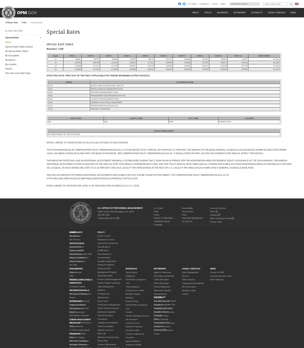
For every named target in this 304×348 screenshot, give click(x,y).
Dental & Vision (132, 301)
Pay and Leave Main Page (18, 73)
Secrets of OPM (217, 272)
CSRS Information (161, 280)
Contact (185, 294)
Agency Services (191, 269)
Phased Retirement (162, 287)
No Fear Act (187, 221)
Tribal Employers (133, 287)
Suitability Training (161, 312)
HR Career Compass (78, 341)
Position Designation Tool (164, 304)
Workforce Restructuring (108, 337)
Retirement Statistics (162, 290)
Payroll (8, 69)
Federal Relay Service (107, 218)
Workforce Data (188, 290)
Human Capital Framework (108, 283)
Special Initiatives (133, 341)
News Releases (217, 280)
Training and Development (193, 283)
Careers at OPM (76, 250)
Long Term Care (133, 323)
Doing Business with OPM (80, 254)
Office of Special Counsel (221, 218)
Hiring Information (104, 276)
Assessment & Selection (107, 243)
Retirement (160, 269)
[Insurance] (222, 12)
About (72, 232)
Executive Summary (78, 344)
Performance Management (108, 305)
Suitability (160, 297)
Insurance (131, 269)
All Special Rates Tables (16, 51)
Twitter (184, 3)
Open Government (77, 261)
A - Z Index (158, 208)
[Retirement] (239, 12)
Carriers (129, 312)
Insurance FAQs (133, 330)
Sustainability (187, 208)
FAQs (222, 4)
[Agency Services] (276, 12)
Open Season (131, 272)
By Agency (10, 60)
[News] (293, 12)
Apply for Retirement (162, 272)
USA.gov (214, 215)
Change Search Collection (288, 3)
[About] (195, 12)
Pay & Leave (102, 301)
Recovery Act (188, 211)
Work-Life (101, 334)
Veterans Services (105, 330)
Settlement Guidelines (106, 312)
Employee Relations (105, 265)
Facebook (179, 3)
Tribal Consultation (105, 326)
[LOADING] (253, 4)
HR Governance (189, 287)
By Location (11, 64)
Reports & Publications (163, 218)
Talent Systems (188, 280)
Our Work (73, 243)
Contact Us (204, 4)
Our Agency (74, 236)
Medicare (130, 298)
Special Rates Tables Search (19, 47)
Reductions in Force (106, 240)
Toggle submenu (41, 37)
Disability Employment (106, 261)
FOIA (184, 215)
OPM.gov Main (11, 22)
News (71, 272)
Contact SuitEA (160, 330)
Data (71, 276)
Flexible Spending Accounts (137, 316)
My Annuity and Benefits (164, 276)
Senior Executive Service (108, 308)
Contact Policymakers (106, 344)
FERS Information (161, 283)
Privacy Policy (216, 222)
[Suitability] (256, 12)
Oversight (158, 315)
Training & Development (107, 323)
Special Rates (12, 37)
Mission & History (76, 247)
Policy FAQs (102, 341)
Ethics (212, 211)
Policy (24, 22)
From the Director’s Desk (221, 276)
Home (8, 42)
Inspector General (218, 208)
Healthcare (130, 276)
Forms (215, 4)
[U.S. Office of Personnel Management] (22, 11)
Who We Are (74, 240)
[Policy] (208, 12)
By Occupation (12, 55)
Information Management (192, 218)
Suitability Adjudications (163, 308)
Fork (71, 337)
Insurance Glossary (134, 326)
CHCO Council (103, 236)
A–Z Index (192, 4)
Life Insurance (132, 319)
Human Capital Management (109, 279)
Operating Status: (239, 4)
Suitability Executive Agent (165, 301)
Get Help (73, 265)
